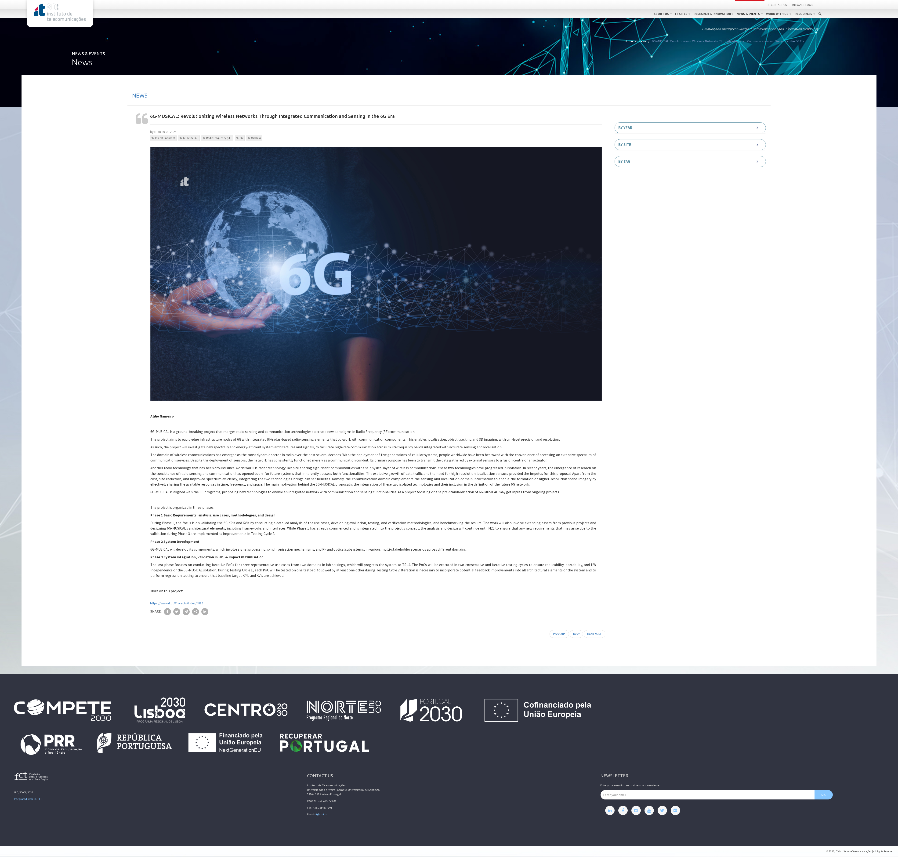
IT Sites (681, 14)
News (642, 41)
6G (241, 138)
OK (823, 795)
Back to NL (594, 634)
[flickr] (675, 810)
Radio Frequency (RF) (219, 138)
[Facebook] (623, 810)
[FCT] (31, 777)
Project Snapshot (165, 138)
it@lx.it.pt (321, 814)
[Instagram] (636, 810)
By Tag (624, 161)
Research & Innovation (712, 14)
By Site (624, 144)
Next (576, 634)
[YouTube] (649, 810)
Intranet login (802, 5)
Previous (559, 634)
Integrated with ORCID (28, 799)
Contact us (779, 5)
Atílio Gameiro (162, 416)
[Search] (820, 9)
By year (625, 127)
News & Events (748, 14)
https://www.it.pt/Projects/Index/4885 (176, 603)
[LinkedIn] (610, 810)
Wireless (256, 138)
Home (629, 41)
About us (662, 14)
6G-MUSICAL (190, 138)
